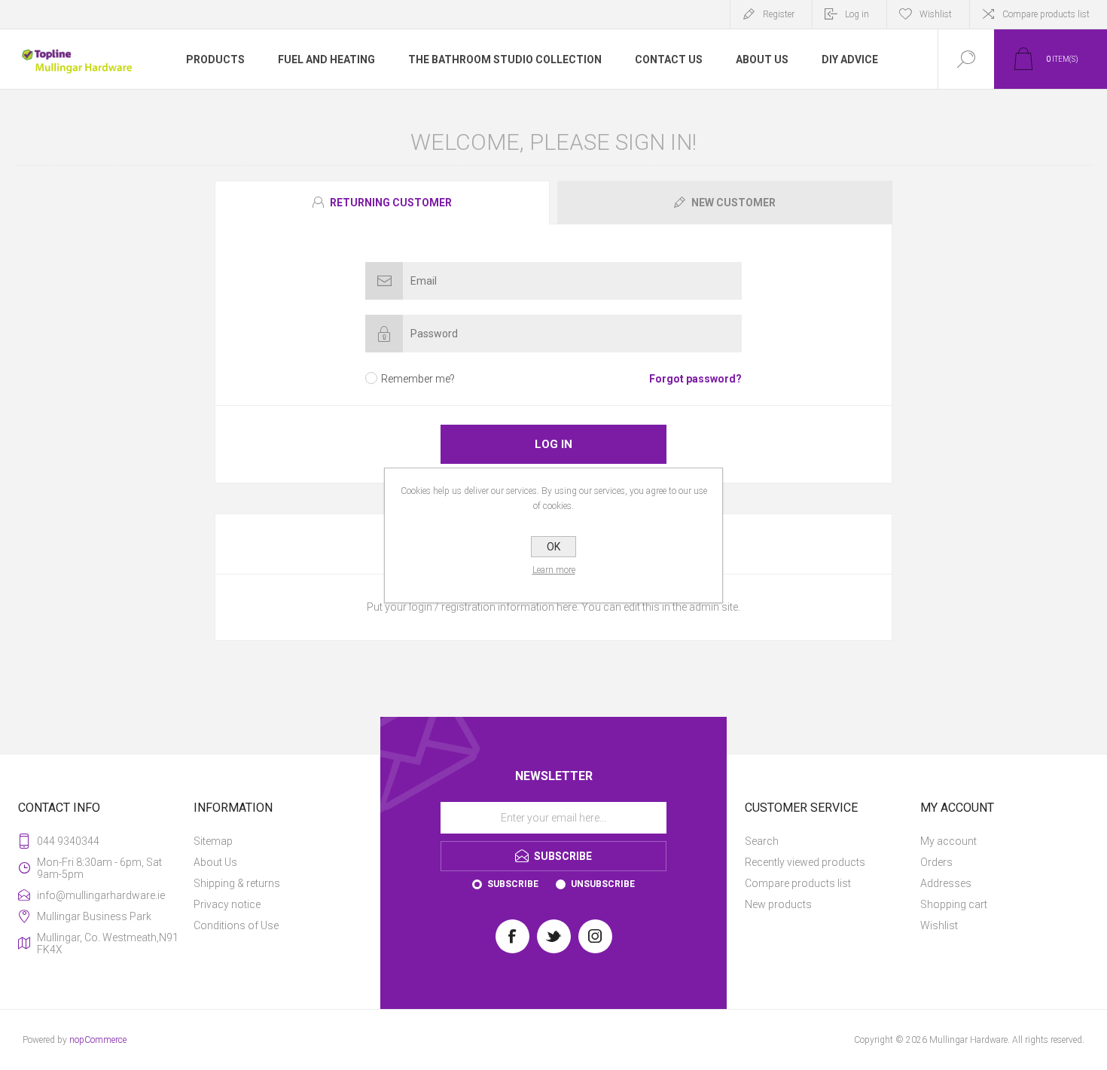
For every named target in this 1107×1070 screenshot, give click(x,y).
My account (948, 841)
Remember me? (418, 379)
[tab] (384, 202)
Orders (936, 862)
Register (778, 14)
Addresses (945, 883)
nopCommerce (98, 1040)
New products (778, 904)
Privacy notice (227, 904)
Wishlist (939, 925)
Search (762, 841)
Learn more (553, 570)
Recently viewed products (805, 862)
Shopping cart (953, 904)
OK (553, 547)
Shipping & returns (237, 883)
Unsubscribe (603, 884)
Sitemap (213, 841)
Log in (857, 14)
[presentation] (382, 202)
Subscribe (512, 884)
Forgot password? (695, 379)
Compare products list (1046, 14)
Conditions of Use (236, 925)
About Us (215, 862)
